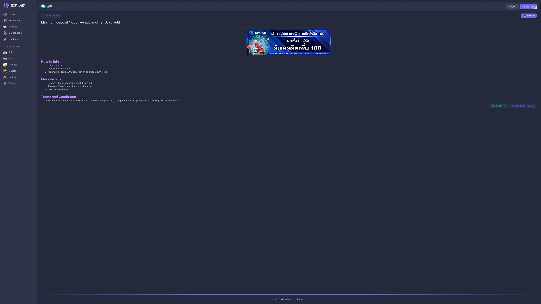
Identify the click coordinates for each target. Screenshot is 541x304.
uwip (303, 299)
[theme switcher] (43, 6)
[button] (32, 5)
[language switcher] (49, 6)
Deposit (58, 65)
